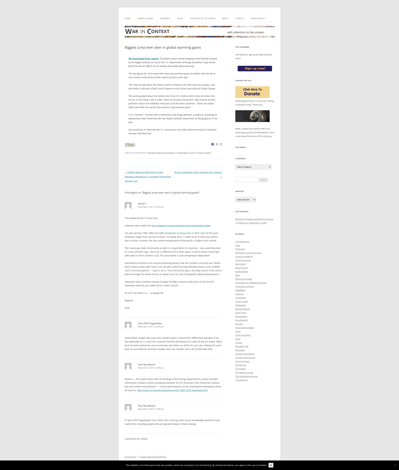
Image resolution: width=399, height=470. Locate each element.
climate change (154, 152)
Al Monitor (240, 249)
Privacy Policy (258, 18)
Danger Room (241, 267)
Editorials (165, 18)
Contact (239, 18)
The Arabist (240, 368)
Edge (237, 275)
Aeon (237, 245)
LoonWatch (240, 297)
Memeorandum (242, 309)
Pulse (237, 338)
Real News (240, 350)
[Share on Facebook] (213, 144)
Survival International (245, 357)
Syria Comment (242, 361)
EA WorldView (241, 271)
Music (180, 18)
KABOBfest (240, 290)
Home (127, 18)
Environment (168, 152)
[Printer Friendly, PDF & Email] (130, 144)
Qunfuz (238, 342)
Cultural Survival (242, 260)
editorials (245, 132)
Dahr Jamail (240, 264)
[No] (395, 465)
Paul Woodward (146, 364)
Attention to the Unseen (202, 18)
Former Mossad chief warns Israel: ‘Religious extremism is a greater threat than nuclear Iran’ (148, 176)
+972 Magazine (242, 241)
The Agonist (240, 365)
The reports (143, 58)
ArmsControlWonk (244, 256)
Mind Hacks (240, 312)
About (225, 18)
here (269, 136)
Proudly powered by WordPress (152, 456)
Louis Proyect (241, 301)
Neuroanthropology (244, 327)
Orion (238, 331)
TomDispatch (241, 380)
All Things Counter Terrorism (248, 252)
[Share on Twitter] (217, 144)
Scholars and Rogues (245, 353)
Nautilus (239, 323)
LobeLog (239, 294)
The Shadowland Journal (246, 376)
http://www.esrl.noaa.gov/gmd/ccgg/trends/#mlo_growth (181, 225)
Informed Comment (244, 286)
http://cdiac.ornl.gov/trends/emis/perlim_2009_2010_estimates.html (172, 390)
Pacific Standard (242, 335)
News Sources (204, 152)
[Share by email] (221, 144)
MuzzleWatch (241, 320)
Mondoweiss (241, 316)
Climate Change (145, 18)
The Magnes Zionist (244, 372)
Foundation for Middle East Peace (251, 282)
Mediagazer (240, 305)
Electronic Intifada (243, 279)
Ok (271, 465)
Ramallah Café (241, 346)
